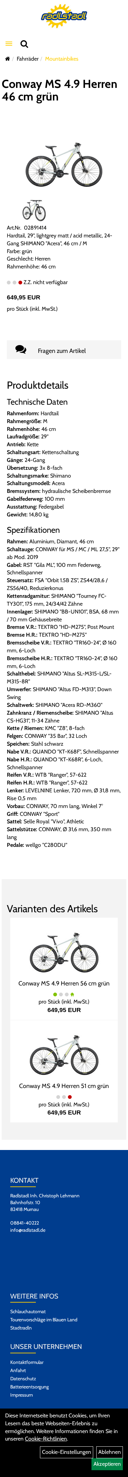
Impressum (21, 1395)
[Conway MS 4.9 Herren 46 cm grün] (64, 159)
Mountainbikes (62, 59)
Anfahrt (18, 1370)
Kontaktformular (26, 1362)
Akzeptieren (107, 1464)
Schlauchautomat (28, 1311)
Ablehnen (109, 1452)
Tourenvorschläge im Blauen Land (43, 1320)
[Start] (7, 59)
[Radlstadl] (64, 16)
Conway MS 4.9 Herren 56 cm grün (64, 983)
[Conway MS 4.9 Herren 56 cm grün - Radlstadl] (64, 947)
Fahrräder (28, 59)
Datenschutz (23, 1378)
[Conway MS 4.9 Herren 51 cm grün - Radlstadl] (64, 1050)
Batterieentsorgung (29, 1387)
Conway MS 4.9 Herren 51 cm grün (64, 1086)
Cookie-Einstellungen (66, 1452)
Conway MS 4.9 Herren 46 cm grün (59, 90)
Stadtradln (21, 1328)
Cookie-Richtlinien (46, 1438)
